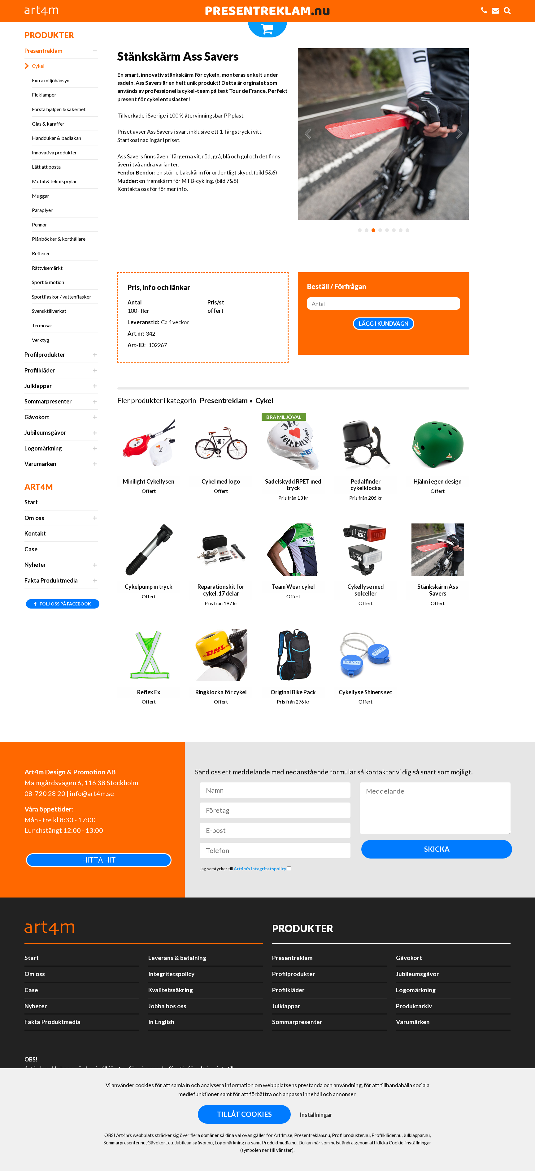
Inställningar (316, 1114)
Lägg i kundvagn (383, 323)
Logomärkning (43, 448)
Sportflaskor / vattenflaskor (61, 296)
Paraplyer (42, 210)
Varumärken (40, 463)
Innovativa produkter (54, 152)
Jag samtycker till (243, 868)
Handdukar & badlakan (56, 138)
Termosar (42, 325)
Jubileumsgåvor (45, 432)
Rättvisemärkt (47, 268)
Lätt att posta (46, 167)
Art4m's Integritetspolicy (260, 868)
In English (161, 1021)
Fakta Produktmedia (51, 580)
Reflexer (41, 253)
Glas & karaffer (48, 124)
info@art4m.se (92, 794)
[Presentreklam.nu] (267, 10)
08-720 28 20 (44, 794)
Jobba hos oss (167, 1006)
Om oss (34, 517)
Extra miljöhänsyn (50, 80)
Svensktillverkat (49, 311)
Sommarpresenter (48, 401)
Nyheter (35, 564)
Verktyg (40, 340)
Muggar (40, 196)
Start (31, 502)
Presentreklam (43, 50)
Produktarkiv (414, 1006)
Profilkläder (39, 370)
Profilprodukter (44, 354)
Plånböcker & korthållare (58, 239)
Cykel (38, 66)
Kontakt (35, 533)
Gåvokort (36, 417)
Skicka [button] (437, 849)
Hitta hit (99, 860)
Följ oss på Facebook (65, 603)
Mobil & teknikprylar (54, 181)
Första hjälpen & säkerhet (58, 109)
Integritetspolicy (171, 973)
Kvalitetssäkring (170, 989)
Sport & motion (48, 282)
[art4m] (44, 10)
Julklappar (38, 385)
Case (30, 549)
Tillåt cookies (244, 1114)
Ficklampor (44, 94)
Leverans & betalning (177, 957)
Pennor (39, 224)
